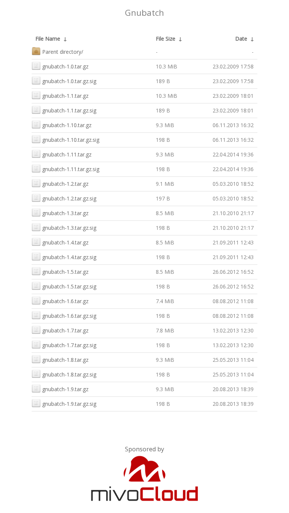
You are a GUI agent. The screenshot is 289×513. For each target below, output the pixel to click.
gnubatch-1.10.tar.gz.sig (70, 139)
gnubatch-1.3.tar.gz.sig (69, 227)
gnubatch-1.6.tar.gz (65, 301)
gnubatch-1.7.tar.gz (65, 330)
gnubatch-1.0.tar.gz (65, 66)
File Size (165, 38)
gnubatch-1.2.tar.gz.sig (69, 198)
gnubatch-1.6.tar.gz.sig (69, 315)
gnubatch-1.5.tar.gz (65, 271)
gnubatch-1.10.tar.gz (66, 125)
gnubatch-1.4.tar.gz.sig (69, 257)
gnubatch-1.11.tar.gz (66, 154)
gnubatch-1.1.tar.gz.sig (69, 110)
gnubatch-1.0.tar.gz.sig (69, 81)
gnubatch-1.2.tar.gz (65, 183)
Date (241, 38)
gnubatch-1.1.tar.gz (65, 95)
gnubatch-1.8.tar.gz (65, 359)
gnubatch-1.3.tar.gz (65, 213)
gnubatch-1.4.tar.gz (65, 242)
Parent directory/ (62, 51)
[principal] (144, 499)
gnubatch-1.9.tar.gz (65, 389)
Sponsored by (144, 449)
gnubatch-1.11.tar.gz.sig (70, 169)
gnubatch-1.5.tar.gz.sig (69, 286)
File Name (47, 38)
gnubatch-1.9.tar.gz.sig (69, 403)
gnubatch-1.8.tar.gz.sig (69, 374)
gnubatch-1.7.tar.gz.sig (69, 345)
